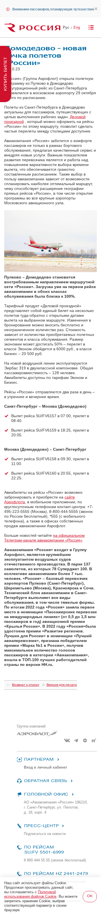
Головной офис (46, 794)
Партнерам (39, 759)
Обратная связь (45, 780)
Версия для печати (62, 685)
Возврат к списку (25, 685)
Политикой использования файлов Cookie (30, 894)
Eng (77, 27)
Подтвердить (90, 896)
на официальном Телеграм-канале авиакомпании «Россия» (44, 537)
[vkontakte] (67, 740)
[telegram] (76, 740)
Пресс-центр (41, 825)
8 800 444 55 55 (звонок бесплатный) (55, 860)
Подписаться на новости (45, 834)
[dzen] (85, 740)
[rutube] (94, 740)
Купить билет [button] (5, 74)
